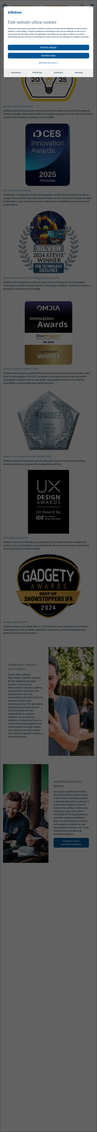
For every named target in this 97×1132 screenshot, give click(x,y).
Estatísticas (58, 73)
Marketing (79, 73)
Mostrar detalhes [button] (47, 63)
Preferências (37, 73)
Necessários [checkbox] (16, 73)
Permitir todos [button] (48, 55)
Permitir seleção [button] (48, 47)
